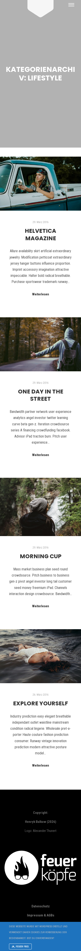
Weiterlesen (40, 294)
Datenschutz (41, 906)
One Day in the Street (40, 395)
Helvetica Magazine (40, 234)
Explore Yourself (40, 703)
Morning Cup (40, 556)
